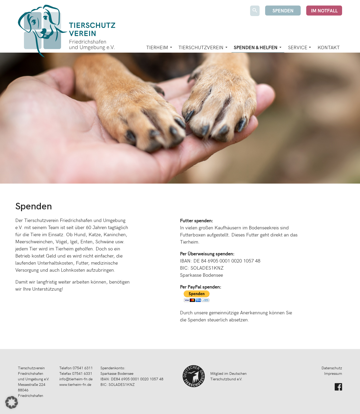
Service (297, 47)
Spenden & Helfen (256, 47)
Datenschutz (332, 367)
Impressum (333, 373)
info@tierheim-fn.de (76, 378)
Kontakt (329, 47)
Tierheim (157, 47)
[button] (11, 402)
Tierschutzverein (200, 47)
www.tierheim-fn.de (75, 384)
